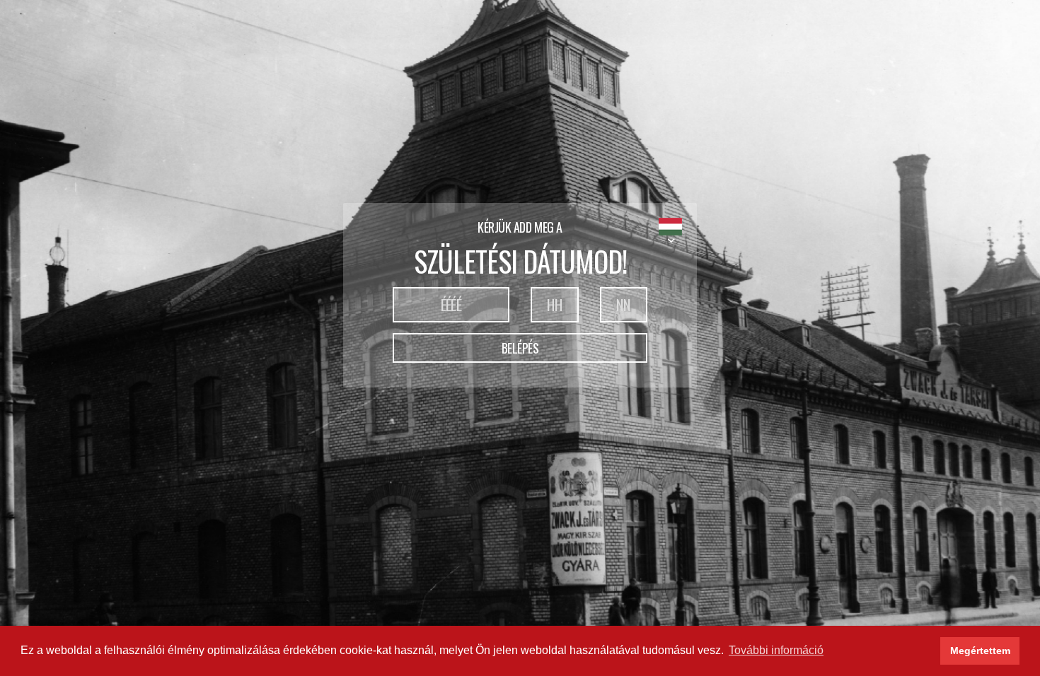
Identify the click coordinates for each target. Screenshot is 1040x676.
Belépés (520, 348)
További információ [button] (776, 650)
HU (670, 226)
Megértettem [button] (980, 650)
